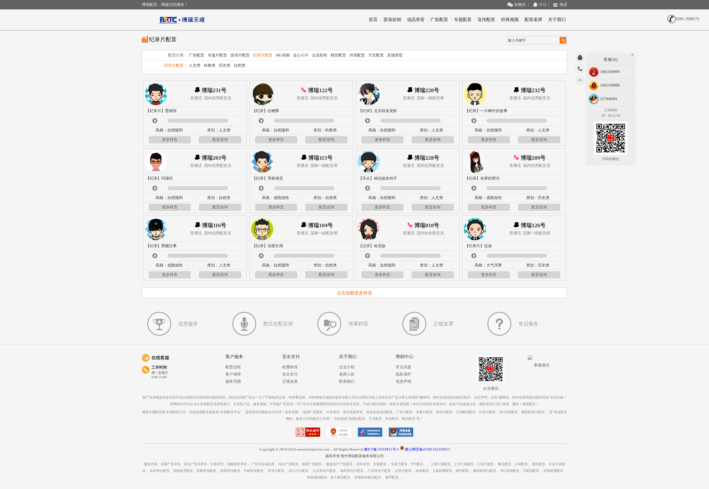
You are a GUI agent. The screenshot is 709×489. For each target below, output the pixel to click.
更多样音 (170, 140)
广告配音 (439, 19)
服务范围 (233, 381)
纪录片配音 (263, 55)
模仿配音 (338, 55)
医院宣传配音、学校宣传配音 (242, 471)
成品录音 (416, 19)
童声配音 (392, 477)
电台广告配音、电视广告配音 (300, 464)
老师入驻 (346, 374)
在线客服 (160, 357)
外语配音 (357, 55)
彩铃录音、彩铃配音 (372, 464)
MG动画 (283, 55)
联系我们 (346, 381)
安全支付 (290, 374)
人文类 (195, 65)
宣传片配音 (240, 55)
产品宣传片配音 (379, 471)
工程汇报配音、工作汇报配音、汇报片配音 (462, 464)
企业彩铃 (319, 55)
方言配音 (376, 55)
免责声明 (403, 381)
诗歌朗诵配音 (553, 471)
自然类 (239, 65)
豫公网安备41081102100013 (427, 449)
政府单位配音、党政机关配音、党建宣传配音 (183, 471)
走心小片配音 (299, 471)
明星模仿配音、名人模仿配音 (328, 477)
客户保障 (233, 374)
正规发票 (290, 381)
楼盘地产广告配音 (339, 464)
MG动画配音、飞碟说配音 (519, 471)
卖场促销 (392, 19)
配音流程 (233, 367)
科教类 (209, 65)
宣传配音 (486, 19)
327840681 (609, 99)
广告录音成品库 (262, 464)
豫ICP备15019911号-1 (382, 449)
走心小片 (301, 55)
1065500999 (610, 72)
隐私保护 (403, 374)
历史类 (224, 65)
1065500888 (610, 85)
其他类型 (395, 55)
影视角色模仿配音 (367, 477)
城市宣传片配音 (351, 471)
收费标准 (290, 367)
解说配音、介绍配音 (513, 464)
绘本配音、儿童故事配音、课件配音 (442, 471)
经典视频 (510, 19)
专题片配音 (217, 55)
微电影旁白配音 (484, 471)
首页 (373, 19)
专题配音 (463, 19)
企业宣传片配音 (324, 471)
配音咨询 (220, 140)
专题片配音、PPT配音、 (409, 464)
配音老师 (533, 19)
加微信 (520, 4)
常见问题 (403, 367)
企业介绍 (346, 367)
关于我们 (557, 19)
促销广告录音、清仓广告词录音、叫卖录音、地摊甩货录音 (204, 464)
